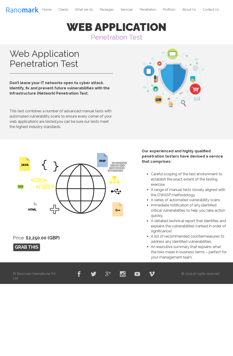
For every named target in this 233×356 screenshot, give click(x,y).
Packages (107, 9)
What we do (84, 9)
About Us (189, 9)
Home (46, 9)
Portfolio (169, 9)
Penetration (148, 9)
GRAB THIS (26, 247)
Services (127, 9)
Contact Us (211, 9)
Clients (63, 9)
